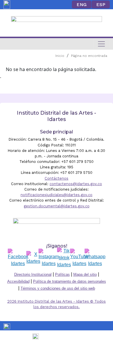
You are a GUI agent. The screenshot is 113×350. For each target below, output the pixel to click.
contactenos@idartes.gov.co (76, 184)
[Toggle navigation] (101, 44)
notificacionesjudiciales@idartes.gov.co (56, 195)
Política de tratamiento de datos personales (69, 281)
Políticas (62, 274)
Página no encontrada (89, 56)
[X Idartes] (33, 258)
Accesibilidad (18, 281)
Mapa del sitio (85, 274)
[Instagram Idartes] (49, 258)
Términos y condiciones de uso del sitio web (58, 288)
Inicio (59, 56)
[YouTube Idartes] (79, 258)
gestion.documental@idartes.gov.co (57, 206)
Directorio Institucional (33, 274)
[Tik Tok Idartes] (64, 257)
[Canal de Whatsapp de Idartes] (95, 258)
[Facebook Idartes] (18, 258)
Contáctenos (56, 178)
